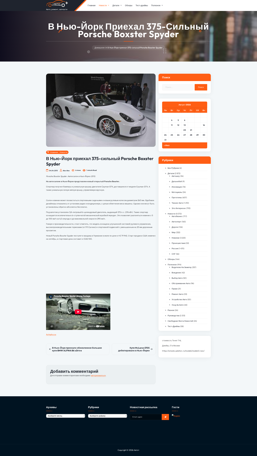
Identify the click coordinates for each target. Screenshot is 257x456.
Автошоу (176, 176)
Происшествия (178, 243)
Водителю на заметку (182, 267)
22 (197, 130)
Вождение (176, 272)
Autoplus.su (51, 334)
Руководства (173, 315)
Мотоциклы (177, 192)
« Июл (166, 145)
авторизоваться (98, 375)
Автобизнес (177, 216)
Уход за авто (178, 305)
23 (204, 130)
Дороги (175, 227)
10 (165, 125)
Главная (91, 5)
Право (174, 288)
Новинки (54, 152)
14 (191, 125)
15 (197, 125)
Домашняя (100, 47)
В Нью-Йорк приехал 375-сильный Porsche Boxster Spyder (135, 47)
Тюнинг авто (177, 203)
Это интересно (179, 208)
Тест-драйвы (142, 5)
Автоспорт (176, 221)
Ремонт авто (177, 294)
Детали (115, 5)
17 (165, 130)
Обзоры (128, 5)
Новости (103, 5)
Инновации (177, 187)
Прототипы (177, 197)
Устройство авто (179, 299)
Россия (175, 248)
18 (172, 130)
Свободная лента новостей (180, 321)
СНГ (173, 254)
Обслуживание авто (181, 283)
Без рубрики (173, 168)
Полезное (155, 5)
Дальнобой (177, 181)
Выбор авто (177, 278)
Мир (173, 232)
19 (178, 130)
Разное (171, 310)
